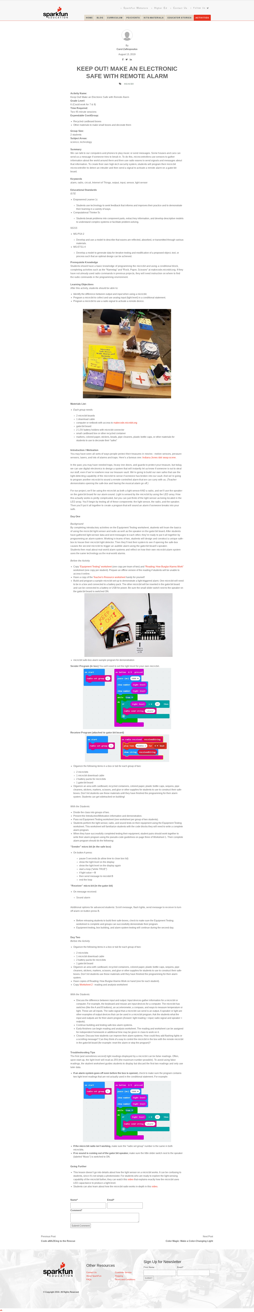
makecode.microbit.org (125, 422)
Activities (202, 17)
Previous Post (48, 1236)
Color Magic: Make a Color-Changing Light (189, 1241)
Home (89, 17)
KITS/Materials (154, 17)
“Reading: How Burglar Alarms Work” (164, 566)
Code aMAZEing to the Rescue (58, 1241)
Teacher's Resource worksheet (109, 577)
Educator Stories (180, 17)
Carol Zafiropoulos (127, 49)
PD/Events (133, 17)
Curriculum (115, 17)
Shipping (119, 1276)
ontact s (180, 7)
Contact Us (91, 1272)
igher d (160, 7)
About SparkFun (93, 1276)
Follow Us (199, 8)
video (130, 1179)
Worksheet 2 (86, 984)
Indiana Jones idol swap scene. (159, 457)
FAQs (88, 1279)
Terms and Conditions (125, 1279)
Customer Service (123, 1272)
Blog (100, 17)
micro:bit (129, 84)
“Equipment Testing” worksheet (96, 566)
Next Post (208, 1236)
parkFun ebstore (135, 7)
